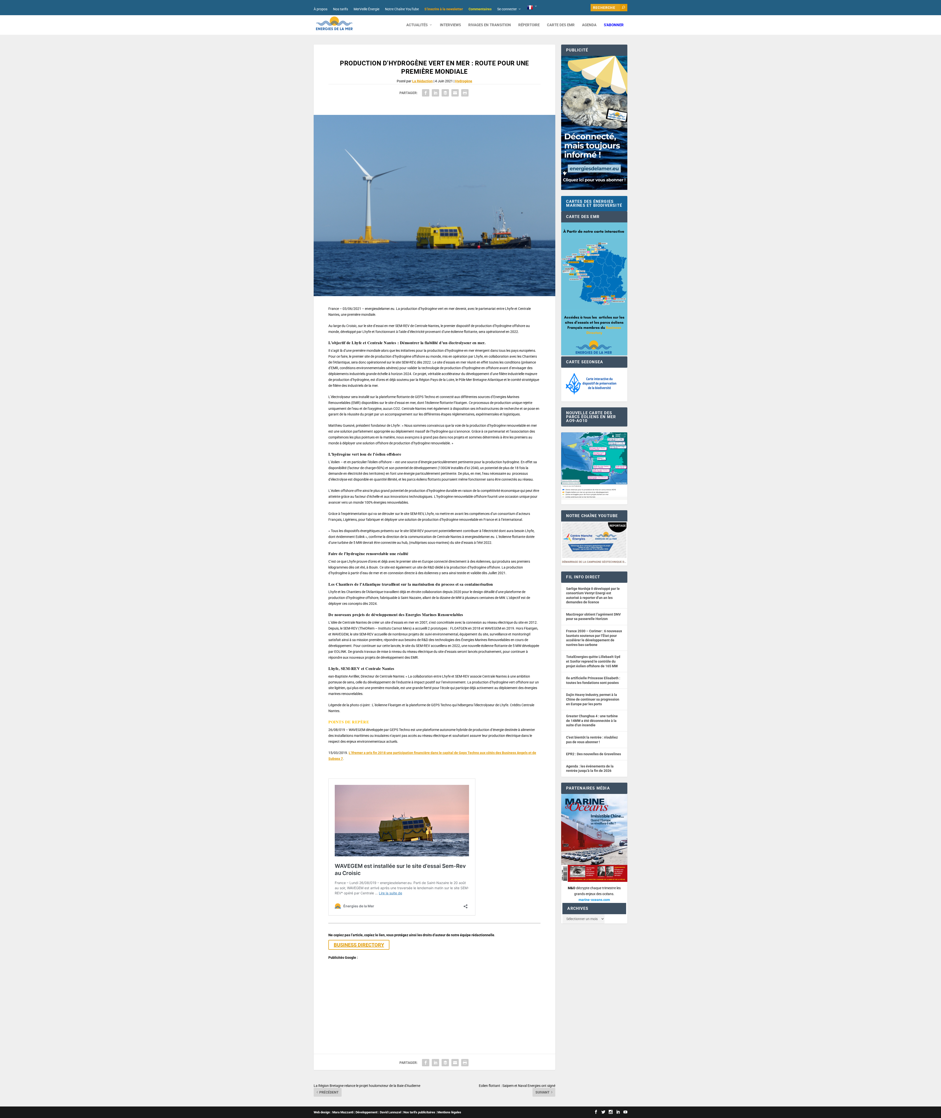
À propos (320, 9)
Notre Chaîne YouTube (402, 9)
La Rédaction (422, 81)
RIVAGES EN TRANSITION (489, 25)
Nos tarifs (340, 9)
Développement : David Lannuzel (378, 1112)
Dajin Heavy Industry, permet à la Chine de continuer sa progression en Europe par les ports (592, 699)
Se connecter (507, 9)
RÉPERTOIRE (529, 25)
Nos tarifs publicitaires (419, 1112)
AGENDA (589, 25)
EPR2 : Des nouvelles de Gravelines (593, 754)
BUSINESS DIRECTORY (359, 945)
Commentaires (480, 9)
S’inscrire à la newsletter (443, 9)
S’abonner (614, 25)
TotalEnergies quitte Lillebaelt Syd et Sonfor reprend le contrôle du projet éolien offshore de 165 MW (593, 661)
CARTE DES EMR (561, 25)
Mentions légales (449, 1112)
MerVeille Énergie (366, 9)
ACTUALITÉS (417, 25)
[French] (532, 7)
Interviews (450, 25)
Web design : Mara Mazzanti (333, 1112)
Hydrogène (463, 81)
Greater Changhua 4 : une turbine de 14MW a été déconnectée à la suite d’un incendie (592, 720)
